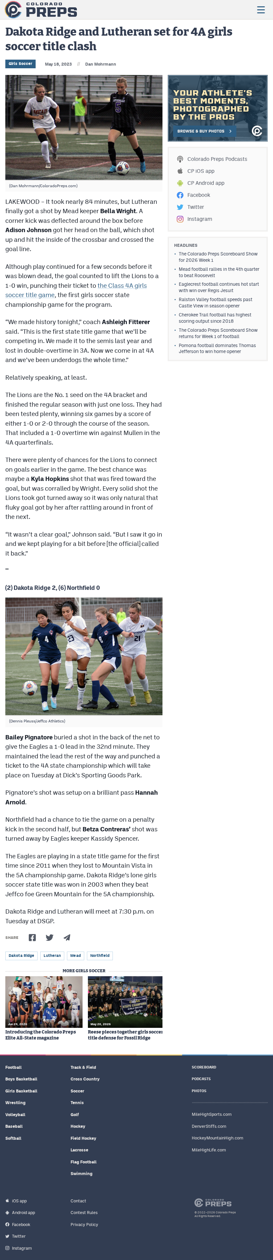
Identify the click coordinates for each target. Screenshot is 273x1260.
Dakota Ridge (21, 955)
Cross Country (85, 1078)
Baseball (14, 1126)
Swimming (82, 1173)
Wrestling (15, 1102)
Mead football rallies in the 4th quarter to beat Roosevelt (219, 272)
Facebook (198, 195)
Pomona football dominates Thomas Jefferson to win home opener (217, 348)
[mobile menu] (260, 9)
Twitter (195, 207)
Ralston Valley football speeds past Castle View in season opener (215, 302)
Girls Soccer (20, 63)
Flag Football (84, 1161)
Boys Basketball (21, 1078)
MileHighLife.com (209, 1149)
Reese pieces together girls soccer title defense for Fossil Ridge (125, 1035)
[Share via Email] (67, 937)
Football (13, 1067)
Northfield (100, 955)
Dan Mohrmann (100, 64)
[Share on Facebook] (32, 937)
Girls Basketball (21, 1090)
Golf (75, 1114)
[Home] (41, 9)
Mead (75, 955)
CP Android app (205, 183)
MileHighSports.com (212, 1114)
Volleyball (15, 1114)
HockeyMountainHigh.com (217, 1137)
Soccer (77, 1090)
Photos (199, 1091)
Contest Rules (84, 1212)
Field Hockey (83, 1138)
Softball (13, 1138)
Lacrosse (79, 1149)
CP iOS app (200, 171)
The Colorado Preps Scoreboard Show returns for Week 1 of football (218, 333)
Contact (78, 1200)
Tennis (77, 1102)
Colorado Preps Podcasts (217, 159)
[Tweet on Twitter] (49, 937)
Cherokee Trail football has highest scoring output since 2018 (215, 318)
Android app (23, 1212)
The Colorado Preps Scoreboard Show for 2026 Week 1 (218, 257)
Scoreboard (204, 1067)
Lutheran (52, 955)
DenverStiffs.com (209, 1126)
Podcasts (201, 1079)
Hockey (78, 1126)
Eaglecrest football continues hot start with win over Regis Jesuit (219, 287)
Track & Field (83, 1067)
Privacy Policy (84, 1224)
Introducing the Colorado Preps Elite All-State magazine (40, 1035)
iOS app (19, 1200)
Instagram (199, 219)
